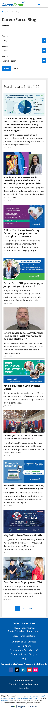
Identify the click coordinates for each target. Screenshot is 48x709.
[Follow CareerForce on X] (17, 670)
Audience (6, 36)
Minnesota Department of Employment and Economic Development (23, 697)
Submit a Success (22, 654)
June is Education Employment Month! (21, 387)
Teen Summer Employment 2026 (22, 582)
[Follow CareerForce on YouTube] (29, 670)
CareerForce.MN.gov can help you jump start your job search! (23, 284)
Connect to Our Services (24, 641)
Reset (16, 68)
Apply (6, 68)
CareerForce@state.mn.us (27, 631)
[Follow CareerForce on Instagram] (35, 670)
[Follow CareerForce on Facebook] (11, 670)
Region (5, 56)
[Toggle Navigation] (44, 4)
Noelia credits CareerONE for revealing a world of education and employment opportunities (22, 180)
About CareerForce (24, 680)
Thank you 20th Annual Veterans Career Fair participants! (23, 437)
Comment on (23, 650)
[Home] (13, 4)
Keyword (5, 26)
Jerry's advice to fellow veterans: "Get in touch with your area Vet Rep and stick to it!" (23, 335)
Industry (5, 46)
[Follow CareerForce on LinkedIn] (23, 670)
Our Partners (24, 645)
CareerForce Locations (24, 635)
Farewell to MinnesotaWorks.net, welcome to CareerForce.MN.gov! (23, 487)
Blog (24, 658)
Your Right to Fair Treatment (24, 684)
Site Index (24, 688)
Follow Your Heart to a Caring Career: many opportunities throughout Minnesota (21, 233)
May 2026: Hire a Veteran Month (22, 535)
